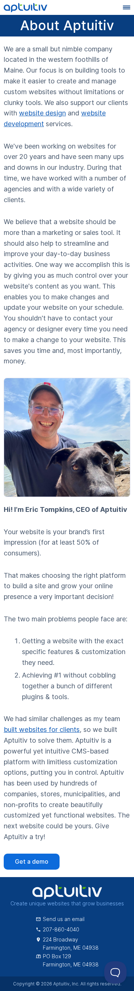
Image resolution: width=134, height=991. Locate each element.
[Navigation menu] (126, 7)
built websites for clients (42, 729)
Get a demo (31, 861)
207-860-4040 (61, 929)
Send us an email (63, 919)
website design (42, 113)
